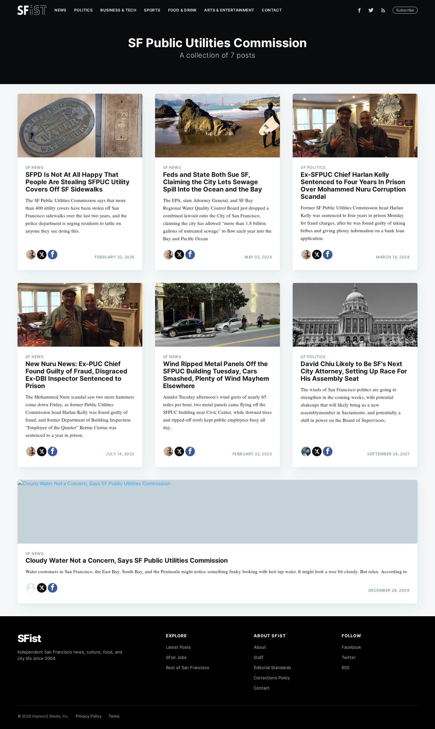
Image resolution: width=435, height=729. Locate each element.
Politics (83, 10)
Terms (114, 716)
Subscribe (405, 10)
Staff (258, 657)
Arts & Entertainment (229, 10)
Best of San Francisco (187, 667)
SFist (29, 638)
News (60, 10)
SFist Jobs (176, 657)
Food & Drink (182, 10)
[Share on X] (41, 254)
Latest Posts (178, 647)
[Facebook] (359, 10)
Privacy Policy (89, 716)
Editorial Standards (272, 667)
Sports (152, 10)
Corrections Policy (272, 677)
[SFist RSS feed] (385, 10)
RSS (345, 667)
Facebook (351, 647)
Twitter (349, 657)
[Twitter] (371, 10)
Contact (272, 10)
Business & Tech (118, 10)
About (260, 647)
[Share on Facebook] (52, 254)
